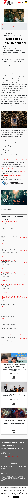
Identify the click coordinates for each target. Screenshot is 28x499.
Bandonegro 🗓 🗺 (14, 394)
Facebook (11, 173)
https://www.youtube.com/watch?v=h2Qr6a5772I (15, 159)
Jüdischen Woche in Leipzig (7, 168)
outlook (21, 237)
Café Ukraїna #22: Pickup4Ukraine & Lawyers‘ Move (14, 365)
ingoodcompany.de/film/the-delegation (12, 175)
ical (26, 237)
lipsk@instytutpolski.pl (12, 456)
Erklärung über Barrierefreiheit (8, 461)
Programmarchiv (18, 33)
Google (24, 237)
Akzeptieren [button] (16, 496)
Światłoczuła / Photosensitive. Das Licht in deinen (14, 421)
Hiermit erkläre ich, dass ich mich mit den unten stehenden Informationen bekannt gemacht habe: (12, 474)
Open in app (5, 230)
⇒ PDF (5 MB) (22, 171)
